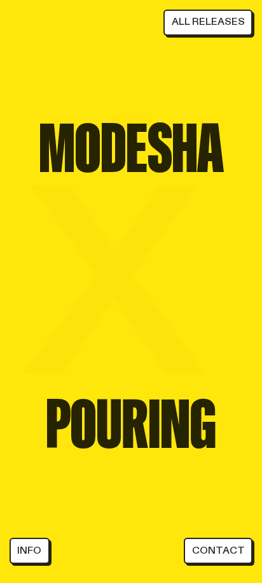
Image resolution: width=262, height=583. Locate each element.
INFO (29, 550)
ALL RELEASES (208, 22)
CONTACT (218, 550)
